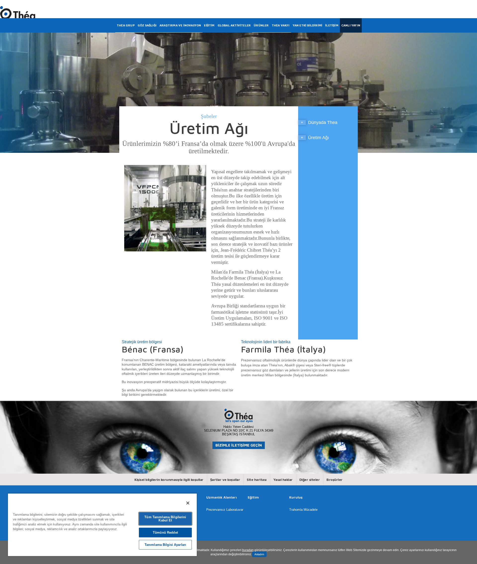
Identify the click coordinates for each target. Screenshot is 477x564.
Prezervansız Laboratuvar (224, 509)
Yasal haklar (283, 479)
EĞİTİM (209, 25)
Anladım (259, 554)
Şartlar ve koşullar (225, 479)
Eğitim (253, 497)
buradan (248, 550)
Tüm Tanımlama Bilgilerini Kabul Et (165, 518)
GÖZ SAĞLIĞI (147, 25)
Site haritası (257, 479)
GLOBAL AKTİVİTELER (234, 25)
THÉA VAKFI (281, 25)
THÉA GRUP (126, 25)
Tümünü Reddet (165, 532)
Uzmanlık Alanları (221, 497)
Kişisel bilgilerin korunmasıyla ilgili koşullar (168, 479)
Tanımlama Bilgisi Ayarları (165, 545)
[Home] (17, 12)
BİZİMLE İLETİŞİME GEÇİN (238, 445)
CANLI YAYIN (350, 25)
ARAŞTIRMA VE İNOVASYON (180, 25)
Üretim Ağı (318, 137)
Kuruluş (296, 497)
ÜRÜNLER (261, 25)
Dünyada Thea (322, 122)
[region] (102, 524)
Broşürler (334, 479)
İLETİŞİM (331, 25)
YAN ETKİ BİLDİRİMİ (307, 25)
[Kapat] (187, 503)
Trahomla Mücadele (303, 509)
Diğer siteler (309, 479)
